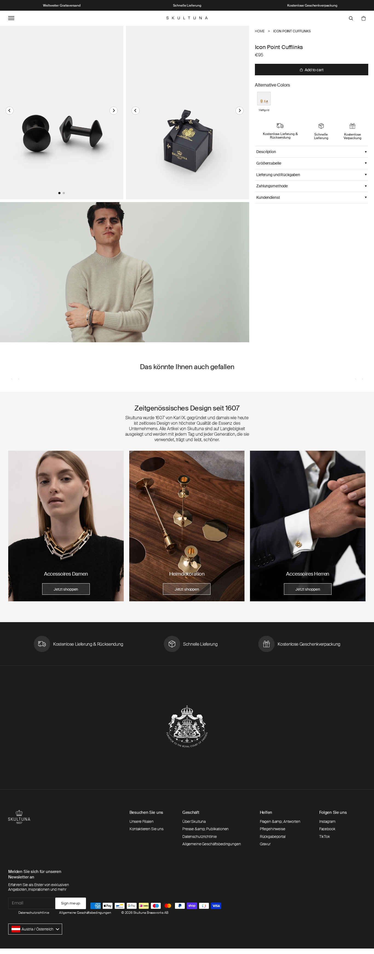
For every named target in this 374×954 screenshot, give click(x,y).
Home (259, 31)
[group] (65, 526)
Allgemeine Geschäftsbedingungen (211, 843)
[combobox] (35, 929)
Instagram (327, 821)
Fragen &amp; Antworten (280, 821)
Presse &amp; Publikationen (205, 828)
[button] (9, 111)
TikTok (324, 836)
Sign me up (70, 903)
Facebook (327, 828)
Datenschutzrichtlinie (199, 836)
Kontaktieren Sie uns (146, 828)
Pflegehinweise (272, 828)
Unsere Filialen (142, 821)
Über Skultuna (194, 821)
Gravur (265, 843)
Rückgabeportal (273, 836)
